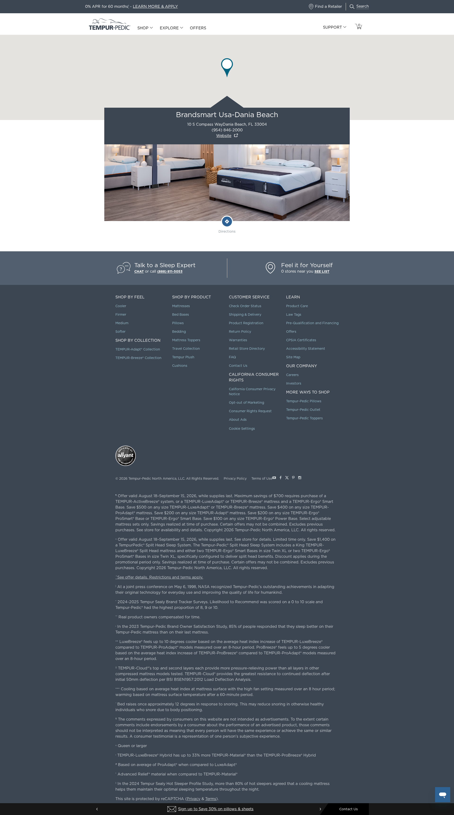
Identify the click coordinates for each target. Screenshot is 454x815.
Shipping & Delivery (245, 314)
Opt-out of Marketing (246, 402)
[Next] (320, 809)
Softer (120, 331)
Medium (121, 323)
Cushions (179, 366)
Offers (198, 28)
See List (321, 271)
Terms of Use (261, 478)
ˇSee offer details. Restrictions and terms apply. (159, 577)
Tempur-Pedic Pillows (303, 401)
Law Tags (293, 314)
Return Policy (240, 331)
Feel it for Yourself (307, 265)
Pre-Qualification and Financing (312, 323)
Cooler (120, 306)
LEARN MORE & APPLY (155, 6)
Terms (210, 799)
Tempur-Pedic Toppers (304, 418)
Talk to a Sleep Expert (165, 265)
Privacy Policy (235, 478)
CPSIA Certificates (301, 340)
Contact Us (238, 366)
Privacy (193, 799)
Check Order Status (245, 306)
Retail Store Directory (247, 348)
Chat (139, 271)
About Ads (238, 419)
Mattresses (181, 306)
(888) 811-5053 (170, 271)
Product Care (297, 306)
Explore (169, 28)
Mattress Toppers (186, 340)
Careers (292, 375)
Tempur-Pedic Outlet (303, 410)
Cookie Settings (242, 428)
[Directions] (227, 221)
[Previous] (97, 809)
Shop (142, 28)
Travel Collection (186, 348)
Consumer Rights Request (250, 411)
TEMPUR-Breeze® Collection (138, 358)
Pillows (178, 323)
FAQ (232, 357)
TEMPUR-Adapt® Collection (137, 349)
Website (223, 135)
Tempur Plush (183, 357)
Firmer (120, 314)
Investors (293, 383)
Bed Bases (180, 314)
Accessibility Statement (305, 348)
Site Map (293, 357)
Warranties (238, 340)
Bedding (179, 331)
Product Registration (246, 323)
